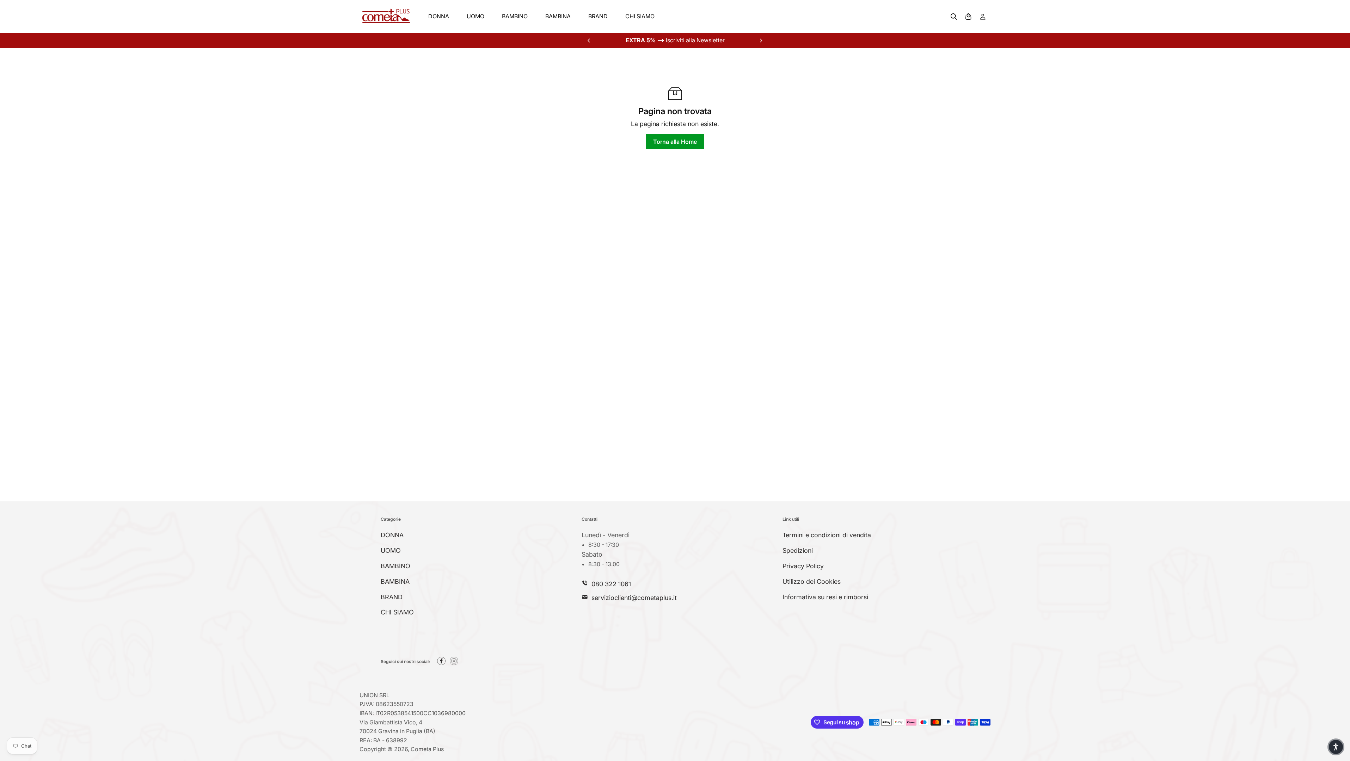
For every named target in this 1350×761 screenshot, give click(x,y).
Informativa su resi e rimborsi (825, 597)
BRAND (598, 16)
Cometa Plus (427, 749)
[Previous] (589, 40)
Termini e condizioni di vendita (827, 535)
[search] (954, 16)
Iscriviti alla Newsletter (675, 40)
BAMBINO (515, 16)
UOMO (475, 16)
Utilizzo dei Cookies (812, 581)
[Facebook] (441, 661)
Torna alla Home (675, 141)
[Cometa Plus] (386, 16)
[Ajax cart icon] (968, 16)
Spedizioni (798, 550)
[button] (1335, 746)
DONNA (438, 16)
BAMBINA (558, 16)
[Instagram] (454, 661)
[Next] (760, 40)
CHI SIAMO (640, 16)
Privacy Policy (803, 566)
